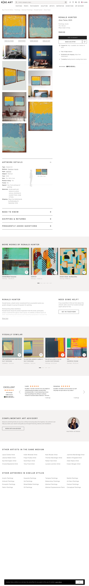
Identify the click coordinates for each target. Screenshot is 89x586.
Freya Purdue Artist (30, 458)
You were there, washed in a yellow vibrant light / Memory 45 (39, 359)
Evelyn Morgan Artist (73, 464)
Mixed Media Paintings (31, 484)
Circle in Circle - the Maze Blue (68, 276)
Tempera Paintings (51, 478)
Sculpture (44, 6)
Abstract (8, 171)
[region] (52, 392)
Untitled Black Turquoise (9, 276)
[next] (85, 261)
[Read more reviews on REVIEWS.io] (9, 397)
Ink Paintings (28, 481)
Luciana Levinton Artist (52, 464)
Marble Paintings (72, 478)
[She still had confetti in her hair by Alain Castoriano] (55, 348)
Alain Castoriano (52, 361)
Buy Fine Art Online (7, 10)
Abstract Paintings (27, 10)
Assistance (22, 41)
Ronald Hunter (38, 10)
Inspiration (60, 6)
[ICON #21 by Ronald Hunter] (44, 261)
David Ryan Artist (29, 461)
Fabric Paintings (7, 487)
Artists (51, 6)
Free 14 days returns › (67, 51)
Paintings (19, 6)
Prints (26, 6)
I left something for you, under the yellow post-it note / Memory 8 (18, 359)
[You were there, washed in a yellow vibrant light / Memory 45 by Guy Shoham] (34, 348)
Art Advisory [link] (79, 6)
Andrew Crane (72, 361)
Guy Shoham (7, 361)
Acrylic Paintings (7, 478)
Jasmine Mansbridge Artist (75, 454)
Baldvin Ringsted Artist (74, 458)
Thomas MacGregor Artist (53, 458)
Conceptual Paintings (74, 487)
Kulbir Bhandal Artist (30, 454)
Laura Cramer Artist (8, 454)
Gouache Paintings (30, 478)
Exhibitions (69, 6)
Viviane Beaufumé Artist (10, 464)
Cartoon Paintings (73, 484)
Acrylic (16, 169)
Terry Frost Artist (29, 464)
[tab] (27, 162)
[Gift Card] (76, 2)
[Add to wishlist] (84, 42)
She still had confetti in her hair (53, 359)
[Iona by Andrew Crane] (77, 348)
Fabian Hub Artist (51, 461)
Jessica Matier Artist (9, 458)
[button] (20, 392)
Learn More (58, 582)
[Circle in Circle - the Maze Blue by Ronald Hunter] (73, 261)
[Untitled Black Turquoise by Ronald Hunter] (15, 261)
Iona (68, 359)
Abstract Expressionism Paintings (56, 487)
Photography (34, 6)
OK (79, 582)
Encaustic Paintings (8, 484)
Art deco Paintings (73, 481)
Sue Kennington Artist (9, 461)
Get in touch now (69, 312)
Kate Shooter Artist (51, 454)
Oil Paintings (28, 487)
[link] (65, 2)
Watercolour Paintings (52, 481)
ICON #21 (34, 276)
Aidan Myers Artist (73, 461)
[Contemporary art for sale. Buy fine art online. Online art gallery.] (7, 2)
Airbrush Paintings (8, 481)
